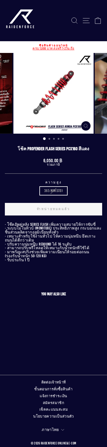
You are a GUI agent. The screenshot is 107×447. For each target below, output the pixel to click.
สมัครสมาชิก (53, 403)
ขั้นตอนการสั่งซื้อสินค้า (53, 389)
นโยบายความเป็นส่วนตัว (53, 416)
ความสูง (53, 182)
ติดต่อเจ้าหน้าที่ (53, 382)
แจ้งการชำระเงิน (53, 396)
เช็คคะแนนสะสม (53, 410)
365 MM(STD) (53, 191)
